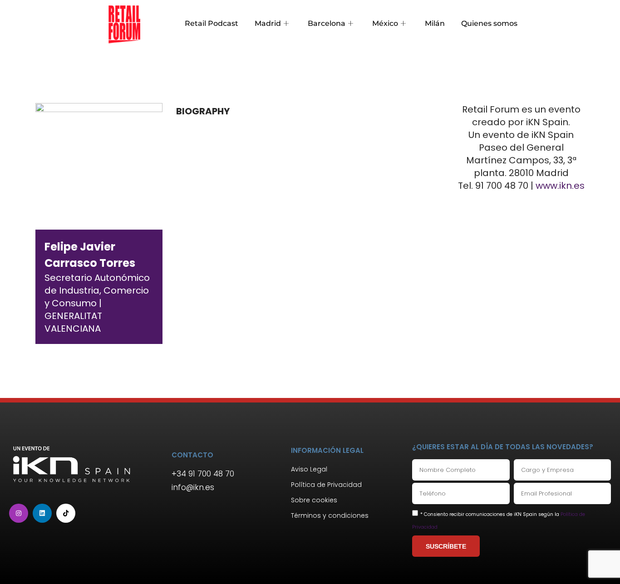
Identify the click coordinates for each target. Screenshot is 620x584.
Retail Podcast (211, 23)
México (385, 23)
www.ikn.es (560, 185)
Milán (435, 23)
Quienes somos (489, 23)
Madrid (268, 23)
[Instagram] (18, 513)
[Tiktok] (65, 513)
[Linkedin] (42, 513)
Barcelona (326, 23)
